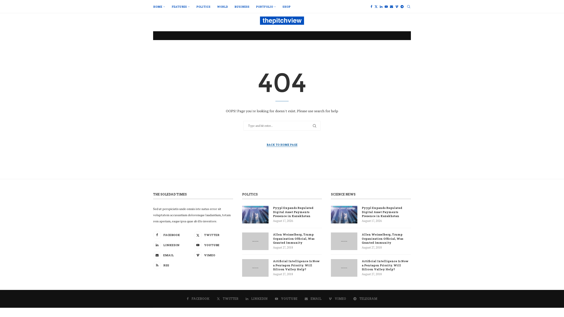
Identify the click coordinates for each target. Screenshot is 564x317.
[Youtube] (386, 6)
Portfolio (264, 6)
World (222, 6)
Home (157, 6)
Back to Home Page (282, 144)
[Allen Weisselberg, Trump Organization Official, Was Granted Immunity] (255, 241)
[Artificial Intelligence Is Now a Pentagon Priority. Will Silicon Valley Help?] (255, 268)
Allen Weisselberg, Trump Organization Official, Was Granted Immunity (293, 238)
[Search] (408, 6)
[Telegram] (402, 6)
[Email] (391, 6)
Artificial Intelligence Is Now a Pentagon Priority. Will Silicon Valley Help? (296, 265)
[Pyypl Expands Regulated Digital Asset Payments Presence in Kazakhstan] (255, 214)
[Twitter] (376, 6)
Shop (286, 6)
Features (179, 6)
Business (241, 6)
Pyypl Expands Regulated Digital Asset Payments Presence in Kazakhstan (293, 212)
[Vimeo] (396, 6)
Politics (203, 6)
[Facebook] (371, 6)
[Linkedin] (381, 6)
